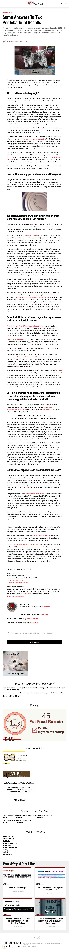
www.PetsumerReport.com (16, 596)
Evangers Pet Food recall (42, 633)
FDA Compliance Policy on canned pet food (24, 544)
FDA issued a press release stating (34, 139)
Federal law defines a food (16, 339)
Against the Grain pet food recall (24, 633)
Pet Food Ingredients (8, 843)
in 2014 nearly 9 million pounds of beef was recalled (33, 297)
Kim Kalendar (6, 841)
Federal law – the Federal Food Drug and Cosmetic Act (25, 326)
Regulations (37, 943)
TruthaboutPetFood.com (15, 580)
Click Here (26, 594)
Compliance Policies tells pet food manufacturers (33, 357)
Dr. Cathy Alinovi (7, 837)
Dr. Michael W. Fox (7, 839)
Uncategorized (6, 854)
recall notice (36, 238)
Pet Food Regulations (8, 847)
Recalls (4, 852)
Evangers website (32, 235)
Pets (4, 850)
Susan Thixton (11, 41)
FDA (51, 633)
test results (47, 409)
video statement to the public (34, 494)
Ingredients (32, 943)
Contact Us (26, 944)
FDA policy (43, 373)
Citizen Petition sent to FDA (41, 536)
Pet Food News (7, 845)
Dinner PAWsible (32, 619)
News (42, 943)
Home (24, 943)
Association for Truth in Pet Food (17, 583)
